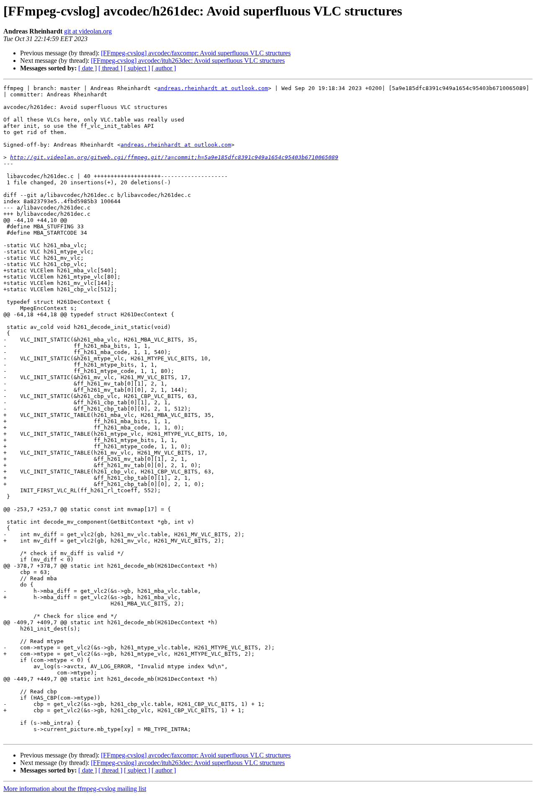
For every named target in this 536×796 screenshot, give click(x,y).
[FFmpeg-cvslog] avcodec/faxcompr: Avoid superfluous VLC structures (196, 53)
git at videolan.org (88, 31)
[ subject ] (137, 68)
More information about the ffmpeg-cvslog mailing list (74, 788)
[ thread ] (110, 68)
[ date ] (87, 68)
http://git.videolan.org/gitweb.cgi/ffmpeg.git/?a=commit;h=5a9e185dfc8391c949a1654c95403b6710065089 (174, 157)
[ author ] (164, 68)
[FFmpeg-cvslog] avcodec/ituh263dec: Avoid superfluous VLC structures (188, 60)
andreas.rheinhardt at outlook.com (212, 88)
